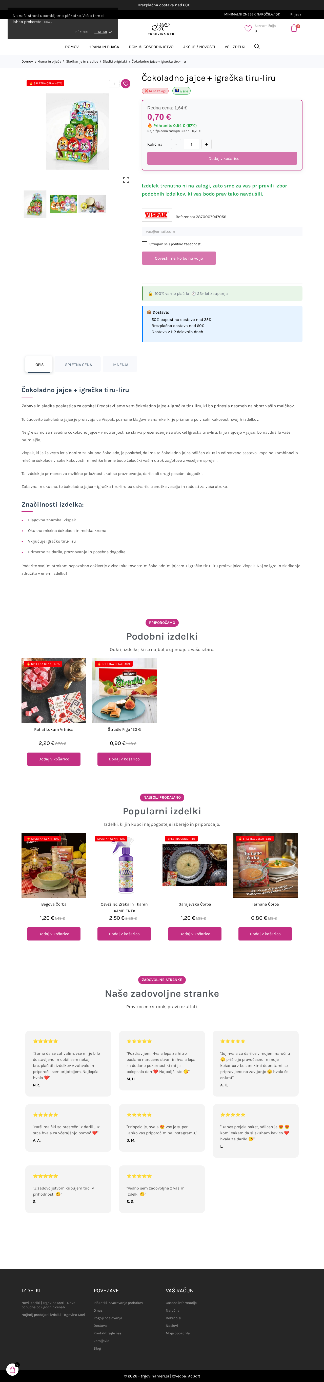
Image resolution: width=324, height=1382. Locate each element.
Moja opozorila (178, 1333)
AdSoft (194, 1376)
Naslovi (172, 1325)
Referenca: (185, 216)
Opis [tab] (39, 364)
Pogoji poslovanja (108, 1318)
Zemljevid (101, 1341)
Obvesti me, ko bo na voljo (179, 258)
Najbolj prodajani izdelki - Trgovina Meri (53, 1315)
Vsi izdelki (235, 46)
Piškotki (81, 32)
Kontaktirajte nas (108, 1333)
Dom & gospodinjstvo (151, 46)
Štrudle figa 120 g (124, 729)
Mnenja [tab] (120, 364)
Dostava (100, 1325)
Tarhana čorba (265, 904)
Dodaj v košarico (224, 158)
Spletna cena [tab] (78, 364)
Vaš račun (180, 1290)
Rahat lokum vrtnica (53, 729)
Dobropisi (173, 1318)
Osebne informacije (181, 1303)
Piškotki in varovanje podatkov (118, 1303)
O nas (98, 1310)
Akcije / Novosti (199, 46)
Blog (97, 1348)
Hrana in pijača (104, 46)
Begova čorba (54, 904)
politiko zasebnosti (186, 244)
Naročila (172, 1310)
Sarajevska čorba (195, 904)
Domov (72, 46)
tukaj (46, 22)
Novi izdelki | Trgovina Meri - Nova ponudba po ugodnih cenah (48, 1305)
